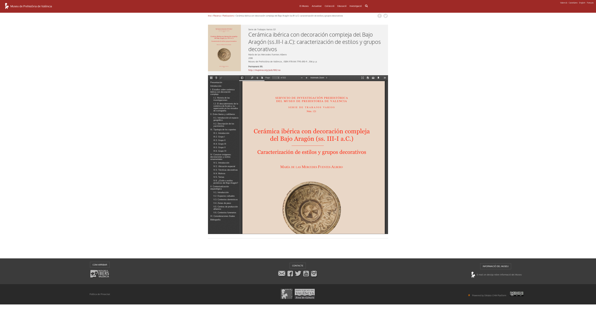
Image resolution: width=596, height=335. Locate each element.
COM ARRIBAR (100, 264)
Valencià (563, 3)
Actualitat (317, 6)
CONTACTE (297, 265)
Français (590, 3)
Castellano (573, 3)
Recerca (217, 15)
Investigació (356, 6)
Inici (210, 15)
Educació (341, 6)
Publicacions (228, 15)
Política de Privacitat (100, 294)
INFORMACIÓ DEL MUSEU (496, 266)
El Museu (304, 6)
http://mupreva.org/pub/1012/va (264, 70)
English (582, 3)
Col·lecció (329, 6)
